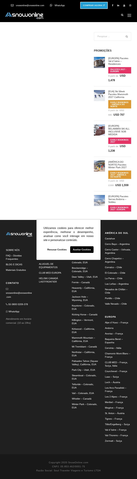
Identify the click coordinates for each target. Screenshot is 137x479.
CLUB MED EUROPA (50, 272)
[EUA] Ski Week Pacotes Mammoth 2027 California (118, 94)
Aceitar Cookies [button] (82, 249)
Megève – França (114, 407)
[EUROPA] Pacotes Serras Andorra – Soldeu (118, 199)
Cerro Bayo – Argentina (117, 244)
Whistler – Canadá (81, 398)
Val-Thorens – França (116, 435)
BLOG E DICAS (14, 264)
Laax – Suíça (112, 376)
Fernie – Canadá (81, 282)
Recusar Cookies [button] (57, 249)
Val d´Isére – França (115, 429)
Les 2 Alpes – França (116, 396)
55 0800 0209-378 (18, 304)
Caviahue (110, 238)
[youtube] (124, 5)
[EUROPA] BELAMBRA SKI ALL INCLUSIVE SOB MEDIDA (118, 130)
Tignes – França (113, 418)
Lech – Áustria (112, 382)
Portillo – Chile (112, 298)
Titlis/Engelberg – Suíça (117, 424)
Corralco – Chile (113, 267)
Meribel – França (114, 402)
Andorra (109, 328)
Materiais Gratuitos (16, 270)
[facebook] (112, 5)
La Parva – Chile (113, 278)
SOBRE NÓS (13, 250)
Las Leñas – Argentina (117, 284)
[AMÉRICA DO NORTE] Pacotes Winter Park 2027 (117, 165)
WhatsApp (60, 5)
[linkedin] (118, 5)
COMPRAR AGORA (93, 5)
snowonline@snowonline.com (30, 5)
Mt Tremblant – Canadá (84, 346)
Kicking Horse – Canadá (84, 314)
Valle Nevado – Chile (116, 303)
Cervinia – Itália (113, 348)
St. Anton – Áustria (114, 413)
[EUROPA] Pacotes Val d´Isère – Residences (118, 61)
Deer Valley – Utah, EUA (85, 276)
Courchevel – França (116, 371)
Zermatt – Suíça (113, 441)
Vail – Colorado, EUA (83, 393)
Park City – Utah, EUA (83, 370)
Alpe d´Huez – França (116, 322)
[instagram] (130, 5)
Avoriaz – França (114, 333)
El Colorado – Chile (115, 272)
